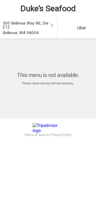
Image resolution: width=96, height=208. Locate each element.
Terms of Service (36, 135)
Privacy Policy (61, 135)
